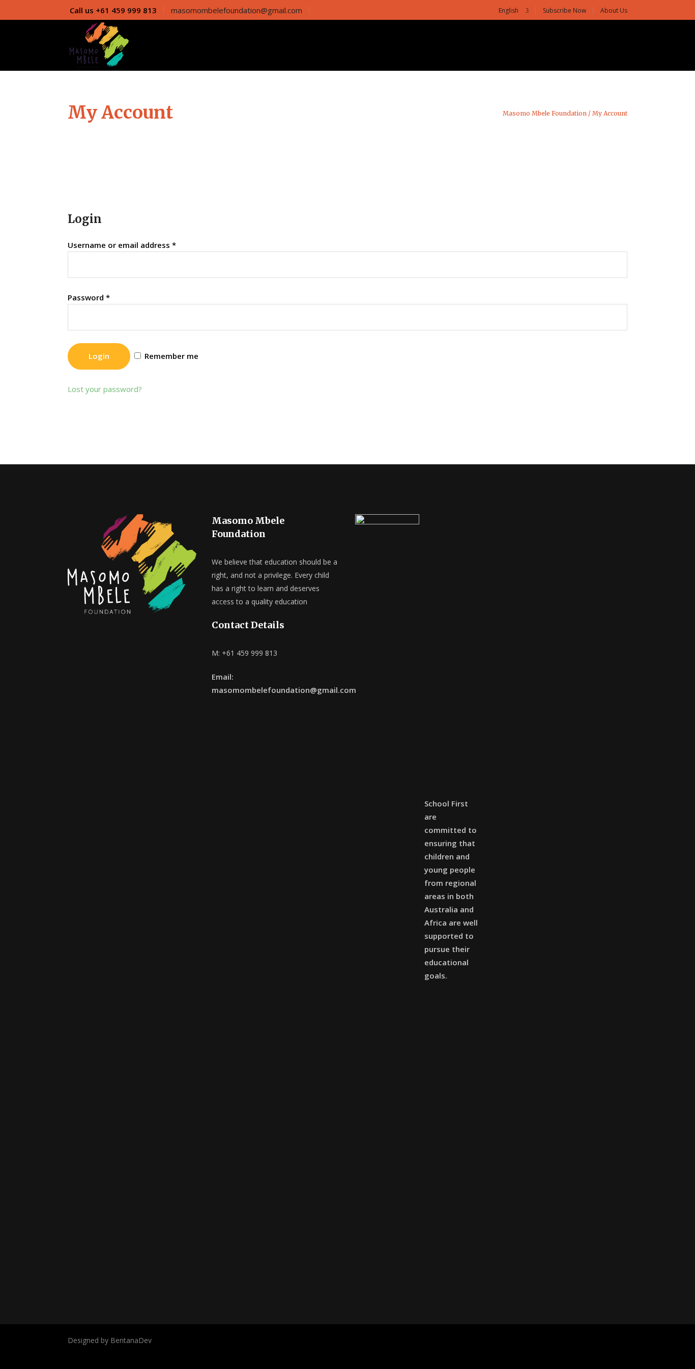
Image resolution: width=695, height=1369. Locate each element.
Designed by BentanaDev (110, 1340)
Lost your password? (105, 389)
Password (89, 297)
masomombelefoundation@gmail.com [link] (236, 10)
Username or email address (122, 245)
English (507, 10)
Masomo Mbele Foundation (545, 113)
